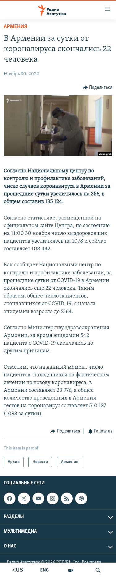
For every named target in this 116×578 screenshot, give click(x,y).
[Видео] (71, 570)
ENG (44, 570)
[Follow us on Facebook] (9, 498)
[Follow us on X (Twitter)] (24, 498)
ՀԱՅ (17, 570)
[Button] (98, 88)
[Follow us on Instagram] (52, 498)
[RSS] (67, 498)
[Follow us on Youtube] (38, 498)
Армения (15, 27)
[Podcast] (81, 498)
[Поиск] (98, 570)
